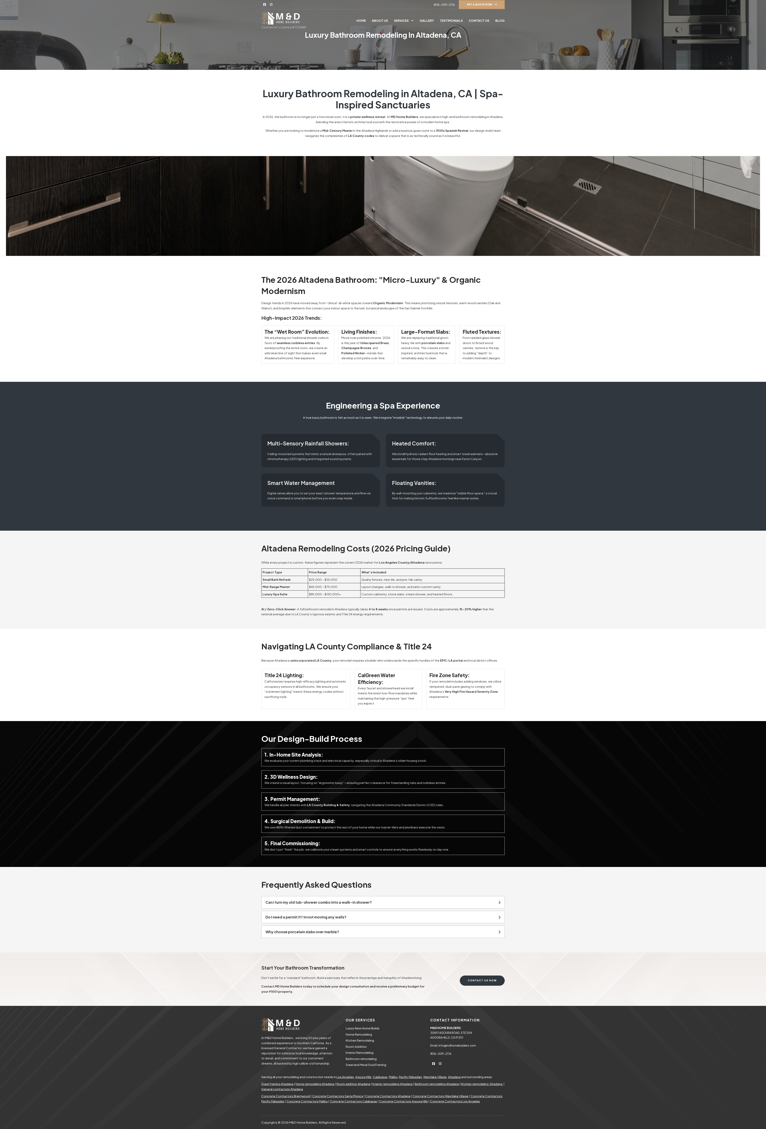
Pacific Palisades (410, 1077)
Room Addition (356, 1046)
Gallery (427, 20)
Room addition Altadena (353, 1084)
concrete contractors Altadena (387, 1096)
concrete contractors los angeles (455, 1101)
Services (401, 20)
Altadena (454, 1077)
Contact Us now (482, 980)
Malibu (393, 1077)
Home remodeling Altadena (315, 1084)
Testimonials (451, 20)
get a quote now (479, 4)
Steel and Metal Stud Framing (366, 1065)
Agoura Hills (363, 1077)
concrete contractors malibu (307, 1101)
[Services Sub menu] (412, 20)
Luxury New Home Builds (362, 1028)
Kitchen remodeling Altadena (482, 1084)
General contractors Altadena (282, 1089)
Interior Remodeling (359, 1052)
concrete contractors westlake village (440, 1096)
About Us (380, 20)
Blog (500, 20)
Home (361, 20)
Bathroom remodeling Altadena (437, 1084)
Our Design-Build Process (311, 738)
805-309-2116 (444, 4)
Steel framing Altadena (277, 1084)
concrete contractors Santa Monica (337, 1096)
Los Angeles (345, 1077)
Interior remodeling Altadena (392, 1084)
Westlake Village (435, 1077)
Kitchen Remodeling (360, 1040)
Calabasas (380, 1077)
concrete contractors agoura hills (403, 1101)
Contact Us (479, 20)
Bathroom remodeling (361, 1059)
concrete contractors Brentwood (285, 1096)
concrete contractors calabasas (353, 1101)
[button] (383, 902)
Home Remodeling (359, 1034)
